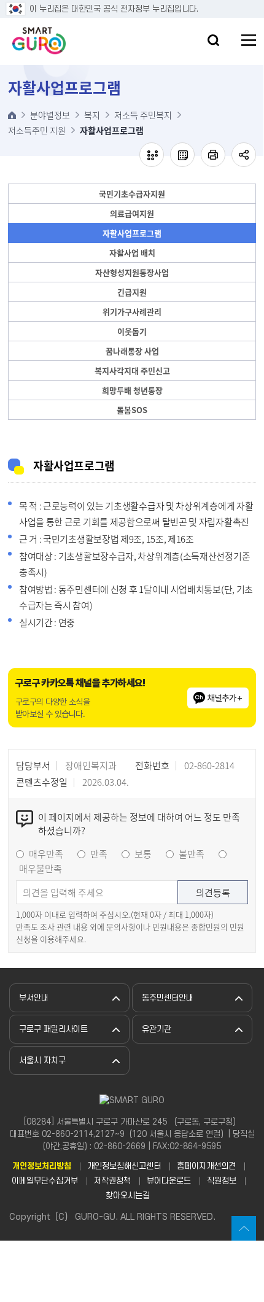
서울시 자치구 (42, 1060)
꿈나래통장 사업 (132, 351)
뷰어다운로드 (169, 1180)
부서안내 (34, 997)
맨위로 (243, 1228)
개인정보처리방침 (41, 1166)
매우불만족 (40, 868)
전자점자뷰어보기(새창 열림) (151, 154)
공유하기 (243, 154)
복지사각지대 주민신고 (132, 370)
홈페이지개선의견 (206, 1166)
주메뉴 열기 (248, 40)
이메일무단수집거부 (45, 1180)
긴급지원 (132, 292)
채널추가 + (225, 698)
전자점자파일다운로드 (182, 154)
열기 (213, 40)
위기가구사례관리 (132, 311)
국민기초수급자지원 (132, 194)
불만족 (191, 854)
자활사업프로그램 (132, 233)
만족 (98, 854)
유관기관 (156, 1029)
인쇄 (213, 154)
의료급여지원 (132, 213)
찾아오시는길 (128, 1195)
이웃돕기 (132, 331)
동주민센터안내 (167, 997)
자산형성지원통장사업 (132, 272)
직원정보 (221, 1180)
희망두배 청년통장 (132, 390)
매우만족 (46, 854)
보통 (143, 854)
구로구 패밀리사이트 (53, 1029)
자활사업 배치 (132, 252)
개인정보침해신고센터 (124, 1166)
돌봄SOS (132, 410)
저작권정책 (112, 1180)
